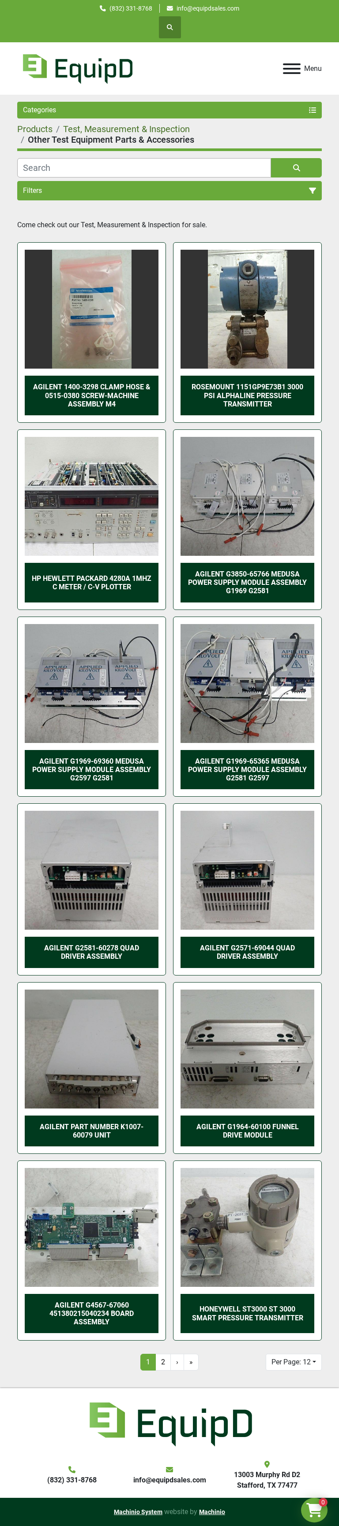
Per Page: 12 (291, 1362)
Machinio (212, 1511)
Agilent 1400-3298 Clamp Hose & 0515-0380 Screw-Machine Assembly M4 (92, 395)
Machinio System (138, 1511)
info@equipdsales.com (208, 8)
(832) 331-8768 (130, 8)
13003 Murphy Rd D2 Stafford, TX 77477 (267, 1480)
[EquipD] (169, 1423)
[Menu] (292, 68)
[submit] (296, 167)
